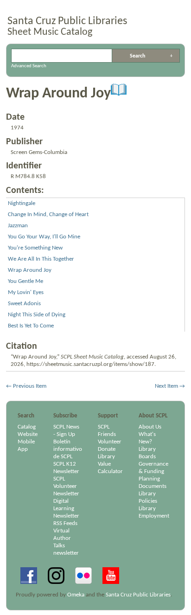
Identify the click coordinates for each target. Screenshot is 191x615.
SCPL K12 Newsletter (66, 467)
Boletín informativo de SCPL (67, 449)
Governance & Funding (153, 467)
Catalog (27, 427)
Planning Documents (152, 482)
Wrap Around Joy (29, 270)
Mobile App (26, 445)
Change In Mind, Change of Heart (48, 214)
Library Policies (148, 497)
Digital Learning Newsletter (66, 508)
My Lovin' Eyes (26, 292)
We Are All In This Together (41, 259)
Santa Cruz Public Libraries (67, 21)
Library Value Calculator (110, 464)
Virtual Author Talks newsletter (66, 542)
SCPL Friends (107, 430)
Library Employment (154, 512)
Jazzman (18, 226)
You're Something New (35, 248)
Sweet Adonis (24, 304)
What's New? (147, 438)
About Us (150, 427)
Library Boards (147, 453)
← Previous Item (26, 386)
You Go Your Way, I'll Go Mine (44, 237)
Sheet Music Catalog (49, 32)
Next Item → (170, 386)
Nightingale (21, 203)
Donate (106, 449)
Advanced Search (171, 56)
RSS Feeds (65, 523)
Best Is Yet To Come (31, 326)
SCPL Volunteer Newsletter (66, 486)
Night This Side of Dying (36, 315)
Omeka (75, 595)
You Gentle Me (25, 281)
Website (28, 434)
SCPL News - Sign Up (66, 430)
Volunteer (109, 442)
